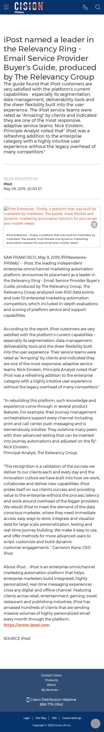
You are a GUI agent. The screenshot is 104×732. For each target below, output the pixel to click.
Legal (26, 718)
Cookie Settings (71, 718)
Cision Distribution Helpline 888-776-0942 (53, 702)
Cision (58, 725)
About (51, 685)
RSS (54, 718)
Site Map (41, 718)
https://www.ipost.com (27, 625)
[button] (52, 216)
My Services (50, 690)
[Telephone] (85, 7)
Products (51, 680)
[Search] (98, 7)
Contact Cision (51, 675)
